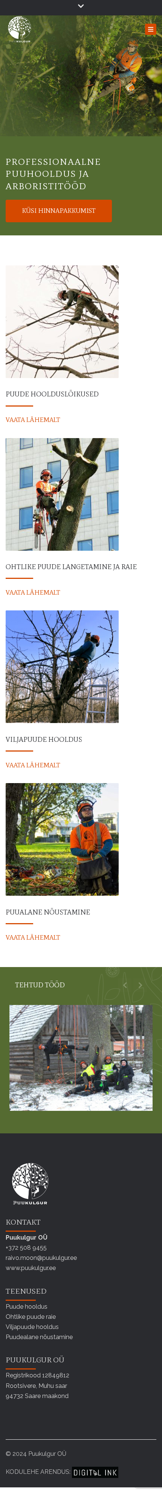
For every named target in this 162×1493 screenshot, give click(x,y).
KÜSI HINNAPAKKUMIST (59, 210)
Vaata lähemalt (33, 419)
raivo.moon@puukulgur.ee (41, 1257)
